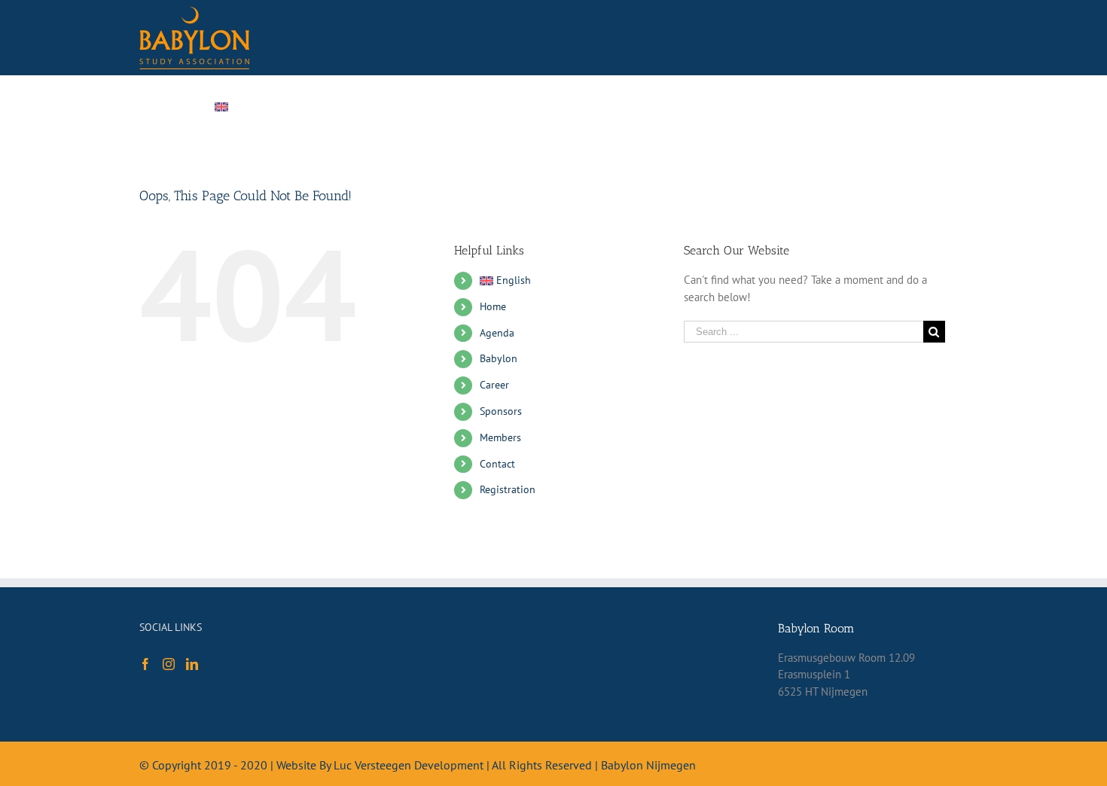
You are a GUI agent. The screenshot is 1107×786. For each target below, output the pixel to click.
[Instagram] (169, 664)
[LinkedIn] (192, 664)
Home (493, 306)
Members (500, 437)
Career (494, 384)
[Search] (880, 107)
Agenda (497, 333)
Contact (497, 464)
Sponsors (501, 411)
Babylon (498, 358)
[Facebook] (145, 664)
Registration (507, 489)
